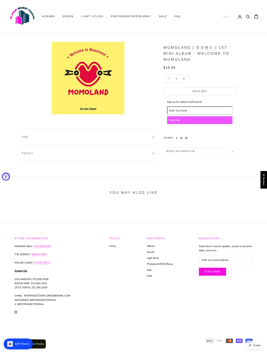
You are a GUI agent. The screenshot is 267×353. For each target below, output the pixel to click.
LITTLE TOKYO (42, 262)
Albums (48, 16)
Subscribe (212, 271)
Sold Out (200, 91)
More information (180, 151)
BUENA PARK (39, 254)
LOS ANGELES (42, 246)
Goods (68, 16)
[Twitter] (181, 138)
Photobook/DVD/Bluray (131, 16)
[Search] (248, 16)
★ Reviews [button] (264, 180)
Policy (27, 153)
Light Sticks (92, 16)
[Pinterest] (186, 138)
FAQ (178, 16)
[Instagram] (16, 312)
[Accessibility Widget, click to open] (6, 176)
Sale (163, 16)
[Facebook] (177, 138)
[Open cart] (256, 16)
